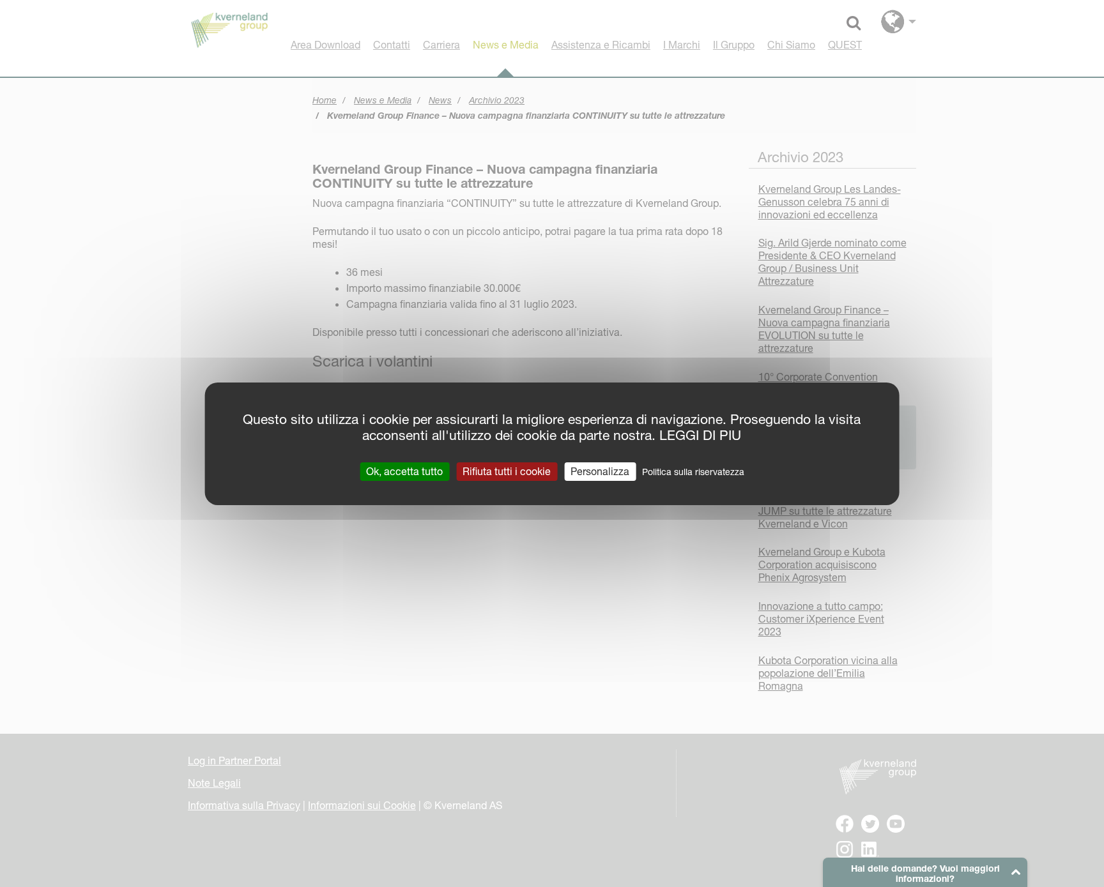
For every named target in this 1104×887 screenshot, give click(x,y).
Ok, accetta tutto (404, 470)
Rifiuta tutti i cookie (507, 470)
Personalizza (600, 470)
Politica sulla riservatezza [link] (693, 471)
